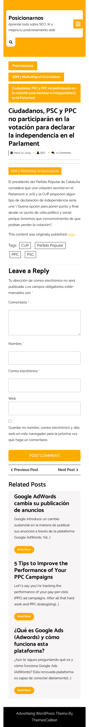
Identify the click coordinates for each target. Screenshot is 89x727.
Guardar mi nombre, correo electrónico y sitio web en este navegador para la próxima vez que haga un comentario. (44, 434)
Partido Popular (50, 245)
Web (12, 398)
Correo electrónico (24, 371)
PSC (30, 254)
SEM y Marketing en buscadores (36, 77)
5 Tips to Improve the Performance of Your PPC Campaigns (41, 570)
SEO (42, 152)
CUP (25, 245)
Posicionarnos (25, 18)
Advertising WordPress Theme (42, 713)
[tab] (78, 24)
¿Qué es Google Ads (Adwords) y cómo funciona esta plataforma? (38, 641)
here (71, 234)
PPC (15, 254)
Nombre (16, 344)
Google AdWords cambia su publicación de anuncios (41, 503)
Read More (26, 551)
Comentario (18, 302)
